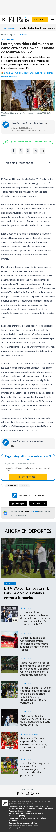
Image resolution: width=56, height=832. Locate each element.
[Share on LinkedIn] (35, 151)
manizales (12, 486)
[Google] (18, 503)
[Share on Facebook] (13, 151)
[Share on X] (21, 151)
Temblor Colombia (28, 27)
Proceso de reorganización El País (23, 823)
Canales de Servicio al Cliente (36, 806)
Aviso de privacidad (45, 808)
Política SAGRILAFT (17, 813)
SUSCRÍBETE (40, 19)
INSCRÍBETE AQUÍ (28, 477)
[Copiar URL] (42, 151)
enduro (24, 486)
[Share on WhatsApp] (28, 151)
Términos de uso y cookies (20, 811)
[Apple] (38, 503)
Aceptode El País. (28, 469)
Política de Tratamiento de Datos (29, 467)
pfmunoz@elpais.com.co (19, 828)
